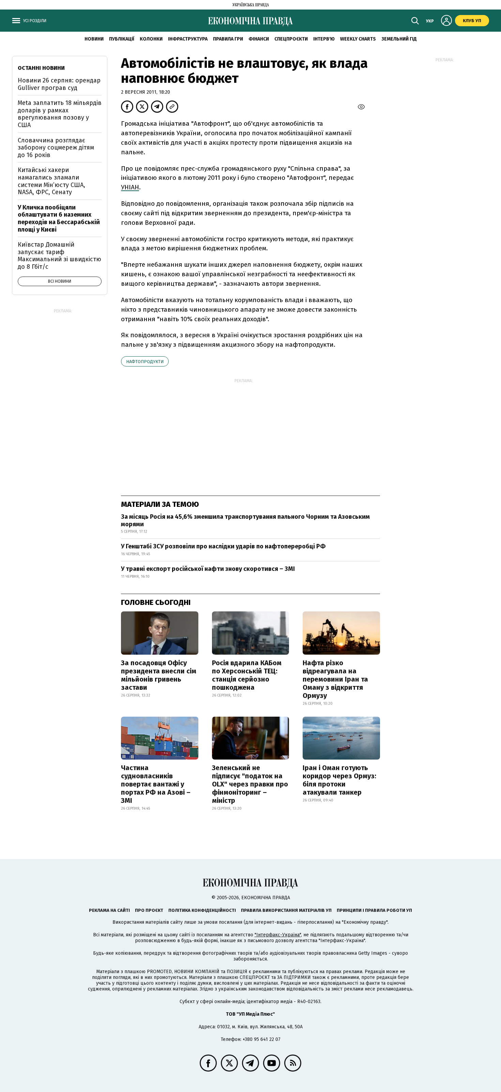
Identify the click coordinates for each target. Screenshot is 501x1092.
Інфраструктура (188, 39)
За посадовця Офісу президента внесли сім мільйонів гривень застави (158, 675)
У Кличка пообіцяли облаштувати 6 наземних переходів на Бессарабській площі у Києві (59, 218)
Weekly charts (358, 39)
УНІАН (130, 187)
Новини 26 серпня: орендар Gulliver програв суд (59, 84)
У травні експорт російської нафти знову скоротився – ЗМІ (208, 569)
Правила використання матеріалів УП (286, 910)
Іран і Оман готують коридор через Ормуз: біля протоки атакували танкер (339, 780)
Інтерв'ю (324, 39)
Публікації (121, 39)
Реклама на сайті (109, 910)
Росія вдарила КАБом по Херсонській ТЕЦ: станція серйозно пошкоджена (247, 675)
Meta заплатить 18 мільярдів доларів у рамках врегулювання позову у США (60, 114)
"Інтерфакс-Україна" (278, 935)
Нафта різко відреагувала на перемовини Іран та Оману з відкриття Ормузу (335, 679)
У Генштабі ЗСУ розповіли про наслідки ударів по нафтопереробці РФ (223, 546)
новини (94, 39)
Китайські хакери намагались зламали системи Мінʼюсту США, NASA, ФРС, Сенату (51, 181)
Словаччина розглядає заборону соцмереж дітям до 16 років (56, 148)
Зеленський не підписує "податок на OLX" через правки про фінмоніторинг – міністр (250, 784)
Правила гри (228, 39)
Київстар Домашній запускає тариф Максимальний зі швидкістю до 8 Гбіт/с (59, 255)
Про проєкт (149, 910)
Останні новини (41, 68)
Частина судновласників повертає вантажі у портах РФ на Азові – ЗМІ (156, 784)
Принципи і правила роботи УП (374, 910)
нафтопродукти (145, 361)
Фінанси (258, 39)
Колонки (151, 39)
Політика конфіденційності (202, 910)
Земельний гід (399, 39)
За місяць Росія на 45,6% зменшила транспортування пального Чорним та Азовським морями (245, 520)
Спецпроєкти (291, 39)
